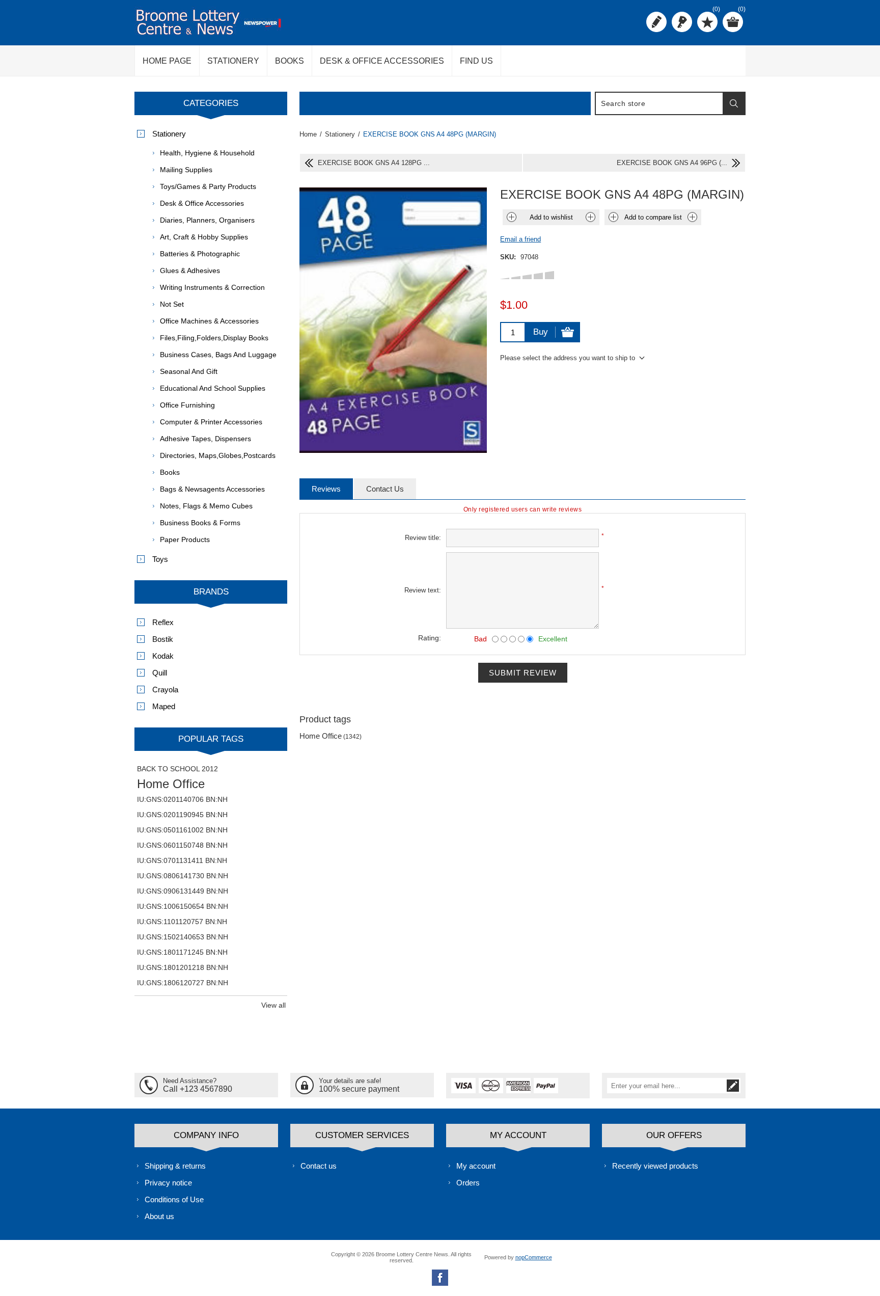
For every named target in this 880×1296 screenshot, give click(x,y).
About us (159, 1216)
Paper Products (185, 539)
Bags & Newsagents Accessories (212, 489)
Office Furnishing (187, 405)
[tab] (326, 488)
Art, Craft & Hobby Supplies (204, 237)
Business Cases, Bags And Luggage (218, 354)
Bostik (162, 639)
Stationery (169, 133)
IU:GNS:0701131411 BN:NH (182, 860)
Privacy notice (168, 1182)
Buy (540, 332)
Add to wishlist (551, 217)
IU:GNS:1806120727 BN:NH (182, 983)
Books (170, 472)
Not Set (172, 304)
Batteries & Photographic (200, 254)
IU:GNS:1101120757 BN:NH (182, 921)
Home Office (320, 736)
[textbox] (659, 103)
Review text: (422, 590)
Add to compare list (653, 217)
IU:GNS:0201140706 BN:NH (182, 799)
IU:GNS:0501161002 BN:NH (182, 830)
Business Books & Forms (200, 523)
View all (273, 1005)
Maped (163, 706)
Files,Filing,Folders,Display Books (214, 338)
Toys (160, 559)
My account (476, 1166)
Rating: (429, 638)
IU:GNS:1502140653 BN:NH (182, 937)
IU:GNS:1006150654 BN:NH (182, 906)
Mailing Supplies (186, 170)
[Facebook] (440, 1278)
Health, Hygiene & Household (207, 153)
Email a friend (520, 239)
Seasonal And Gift (188, 371)
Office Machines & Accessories (209, 321)
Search (734, 103)
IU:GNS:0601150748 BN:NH (182, 845)
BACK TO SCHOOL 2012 (177, 769)
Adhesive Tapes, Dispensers (205, 439)
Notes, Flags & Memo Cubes (206, 506)
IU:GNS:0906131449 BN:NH (182, 891)
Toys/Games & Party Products (208, 186)
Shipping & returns (175, 1166)
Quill (159, 672)
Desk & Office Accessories (202, 203)
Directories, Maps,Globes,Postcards (218, 455)
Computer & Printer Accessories (211, 422)
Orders (468, 1182)
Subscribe (732, 1085)
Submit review (523, 672)
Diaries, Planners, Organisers (207, 220)
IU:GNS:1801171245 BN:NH (182, 952)
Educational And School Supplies (212, 388)
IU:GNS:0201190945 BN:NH (182, 815)
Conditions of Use (174, 1199)
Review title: (423, 538)
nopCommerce (533, 1257)
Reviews (326, 488)
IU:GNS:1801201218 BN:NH (182, 967)
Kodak (163, 656)
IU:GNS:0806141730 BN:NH (182, 876)
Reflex (163, 622)
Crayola (165, 689)
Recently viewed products (655, 1166)
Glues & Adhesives (190, 270)
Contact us (318, 1166)
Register (656, 22)
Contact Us (385, 488)
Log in (682, 22)
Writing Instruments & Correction (212, 287)
